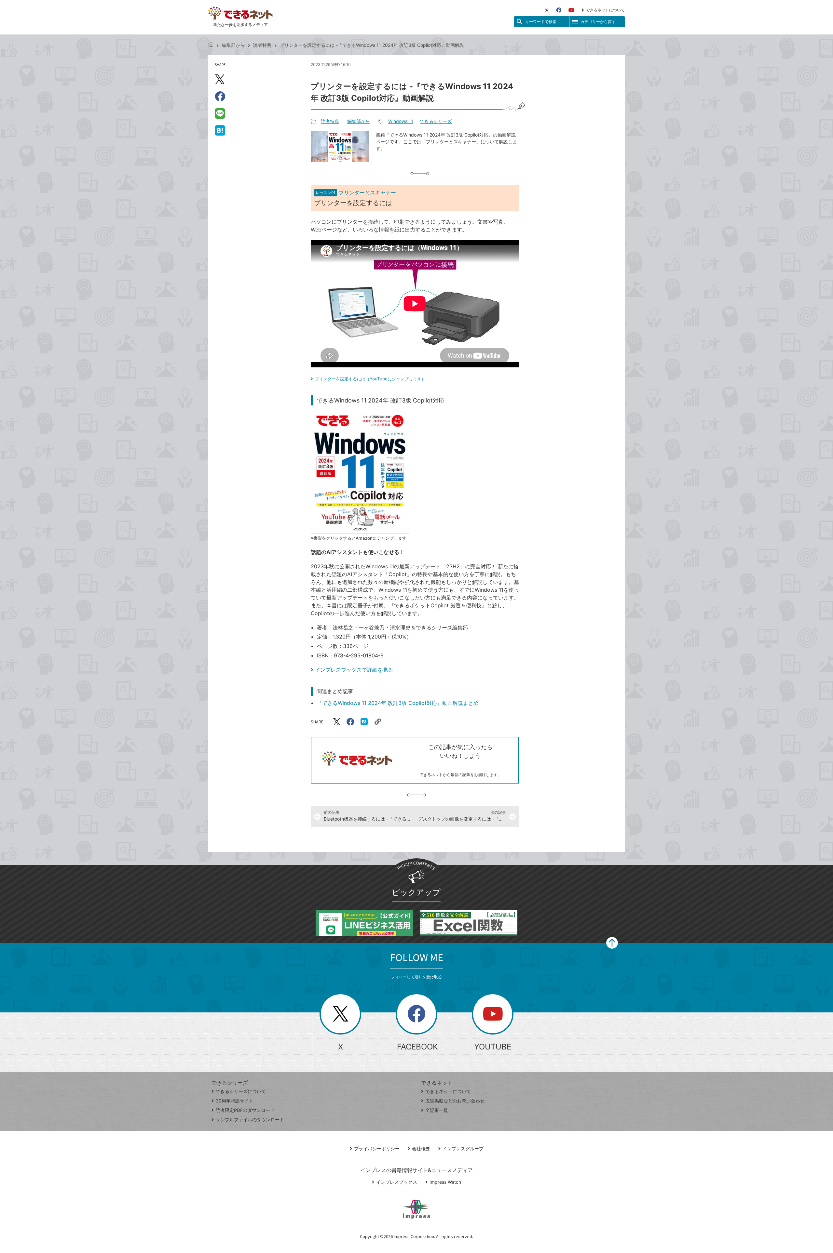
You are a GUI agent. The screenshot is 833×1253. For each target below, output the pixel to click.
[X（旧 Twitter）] (546, 10)
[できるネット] (210, 45)
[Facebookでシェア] (220, 96)
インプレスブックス (396, 1182)
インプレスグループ (463, 1148)
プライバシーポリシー (377, 1148)
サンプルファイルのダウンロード (250, 1119)
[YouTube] (571, 10)
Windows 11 (400, 121)
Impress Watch (445, 1182)
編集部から (233, 45)
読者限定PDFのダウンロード (245, 1110)
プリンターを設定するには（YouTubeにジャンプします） (370, 378)
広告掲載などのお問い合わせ (455, 1100)
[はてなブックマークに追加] (220, 130)
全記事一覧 (436, 1110)
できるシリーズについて (241, 1091)
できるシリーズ (436, 121)
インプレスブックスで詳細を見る (354, 669)
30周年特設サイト (234, 1100)
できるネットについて (605, 9)
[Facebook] (558, 10)
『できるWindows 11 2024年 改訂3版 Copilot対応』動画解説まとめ (398, 703)
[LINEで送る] (220, 113)
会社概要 (421, 1148)
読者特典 (262, 45)
